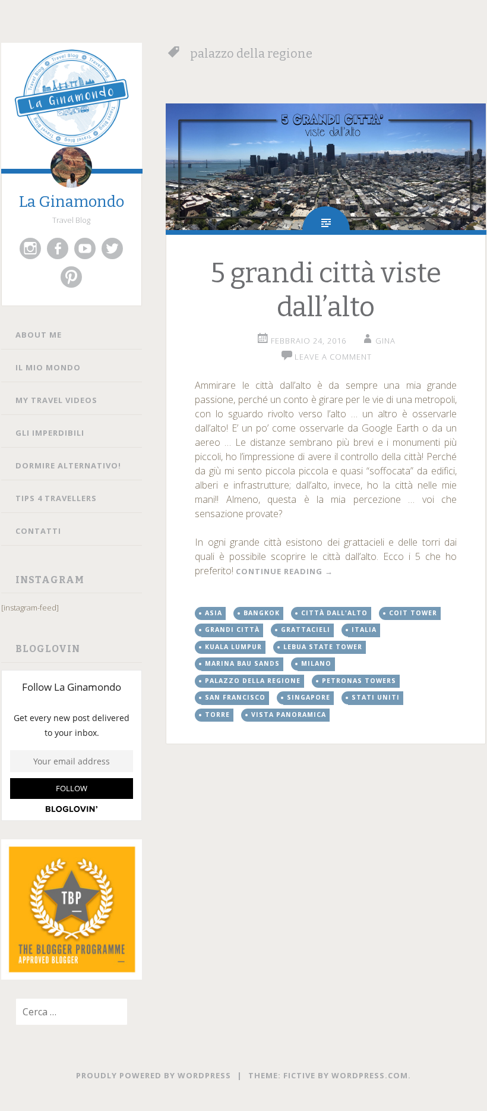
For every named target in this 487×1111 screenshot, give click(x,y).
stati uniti (376, 697)
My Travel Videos (56, 400)
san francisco (235, 697)
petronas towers (359, 680)
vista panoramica (288, 714)
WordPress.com (369, 1075)
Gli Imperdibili (49, 432)
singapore (308, 697)
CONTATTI (38, 530)
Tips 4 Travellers (56, 498)
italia (364, 629)
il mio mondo (48, 367)
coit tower (413, 613)
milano (316, 663)
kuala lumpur (233, 647)
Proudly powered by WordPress (153, 1075)
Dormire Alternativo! (68, 465)
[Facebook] (57, 248)
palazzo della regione (253, 680)
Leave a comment (333, 356)
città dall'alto (334, 613)
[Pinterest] (71, 277)
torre (217, 714)
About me (38, 334)
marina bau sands (242, 663)
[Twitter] (112, 248)
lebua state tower (322, 647)
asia (213, 613)
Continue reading (284, 571)
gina (385, 340)
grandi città (232, 629)
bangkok (262, 613)
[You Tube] (85, 248)
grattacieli (305, 629)
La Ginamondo (71, 202)
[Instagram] (30, 248)
